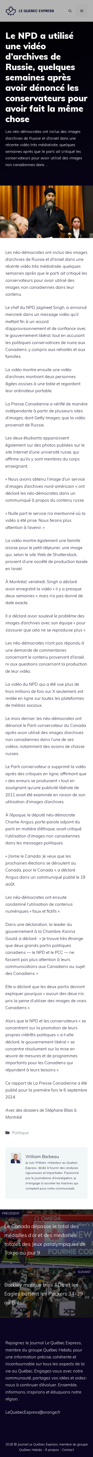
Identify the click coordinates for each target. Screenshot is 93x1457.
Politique (20, 1132)
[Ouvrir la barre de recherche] (70, 10)
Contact (68, 1450)
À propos (52, 1450)
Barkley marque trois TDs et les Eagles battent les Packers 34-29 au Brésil (43, 1293)
